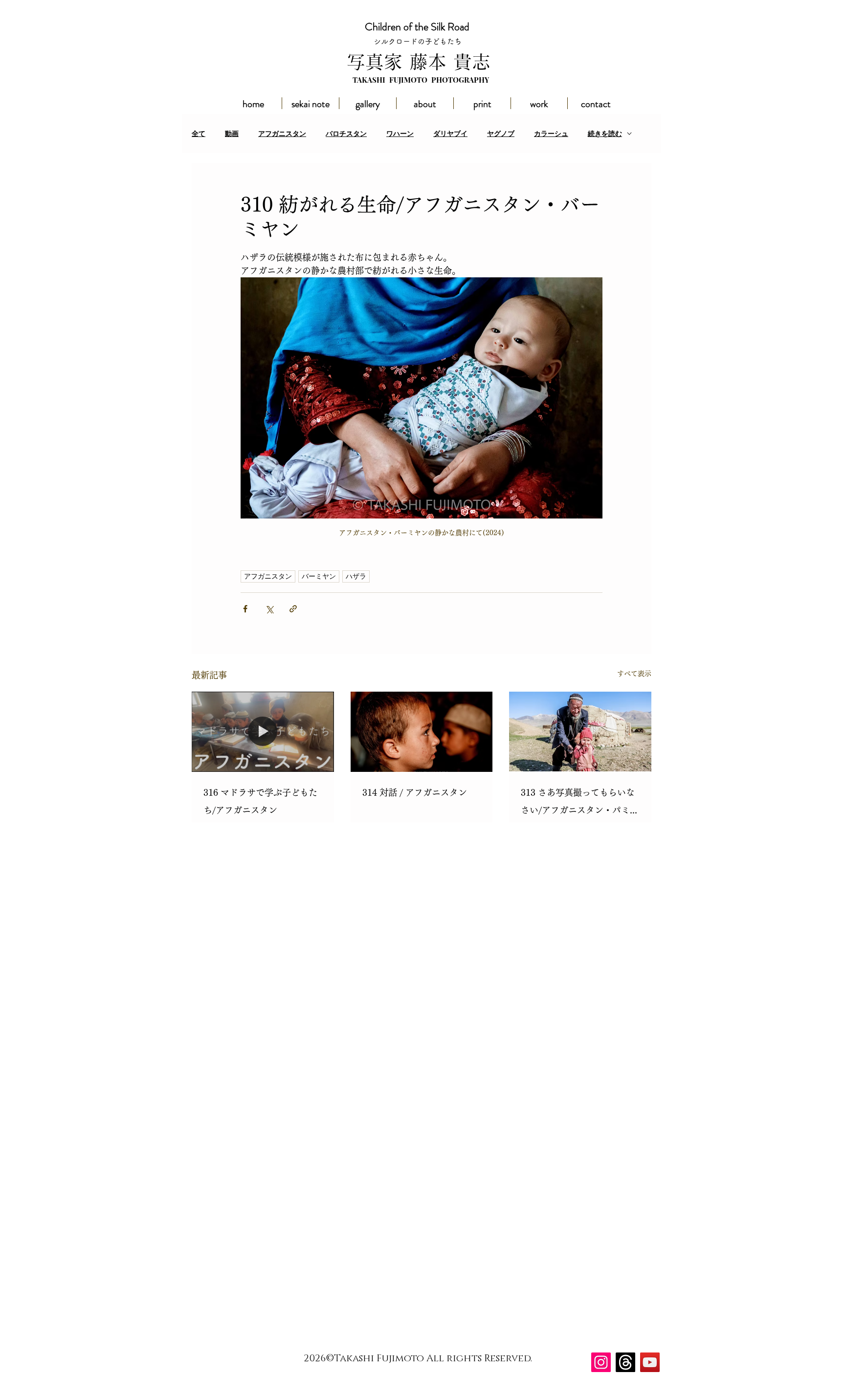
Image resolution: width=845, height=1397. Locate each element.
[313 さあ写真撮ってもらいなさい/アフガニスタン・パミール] (580, 731)
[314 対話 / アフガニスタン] (422, 732)
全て (198, 134)
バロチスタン (346, 134)
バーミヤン (319, 576)
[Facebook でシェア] (245, 608)
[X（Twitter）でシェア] (269, 608)
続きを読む (605, 134)
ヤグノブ (500, 134)
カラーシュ (551, 134)
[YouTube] (650, 1362)
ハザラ (356, 576)
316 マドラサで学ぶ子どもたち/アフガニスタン (260, 801)
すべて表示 (634, 673)
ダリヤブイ (450, 134)
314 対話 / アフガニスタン (414, 792)
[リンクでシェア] (293, 608)
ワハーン (400, 134)
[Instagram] (601, 1362)
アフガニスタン (282, 134)
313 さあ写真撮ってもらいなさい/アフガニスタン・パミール (580, 803)
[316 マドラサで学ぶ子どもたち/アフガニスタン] (263, 731)
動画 (232, 134)
